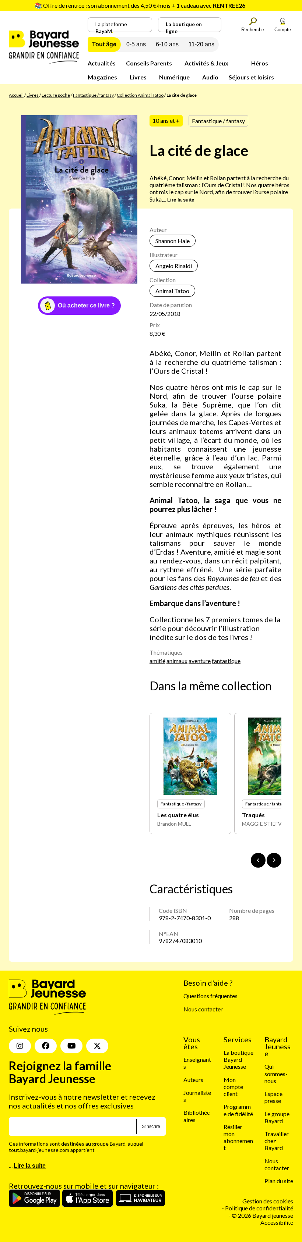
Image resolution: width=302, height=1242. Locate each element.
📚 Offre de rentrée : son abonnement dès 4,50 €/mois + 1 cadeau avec (140, 5)
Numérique (174, 77)
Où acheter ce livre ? (86, 305)
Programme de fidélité (238, 1110)
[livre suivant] (274, 860)
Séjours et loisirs (251, 77)
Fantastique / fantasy (93, 95)
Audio (210, 77)
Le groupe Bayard (276, 1117)
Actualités (102, 63)
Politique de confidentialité (259, 1207)
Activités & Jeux (206, 63)
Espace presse (273, 1097)
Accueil (16, 95)
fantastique (226, 660)
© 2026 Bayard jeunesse (262, 1215)
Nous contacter (203, 1009)
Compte (282, 29)
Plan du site (278, 1180)
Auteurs (193, 1079)
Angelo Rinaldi (173, 265)
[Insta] (20, 1046)
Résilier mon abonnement (238, 1137)
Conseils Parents (149, 63)
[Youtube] (71, 1046)
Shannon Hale (172, 240)
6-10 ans (167, 44)
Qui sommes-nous (276, 1073)
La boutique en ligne (184, 26)
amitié (157, 660)
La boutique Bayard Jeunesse (238, 1059)
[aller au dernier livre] (258, 860)
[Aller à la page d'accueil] (44, 61)
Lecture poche (56, 95)
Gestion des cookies (267, 1200)
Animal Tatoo (172, 290)
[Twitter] (97, 1046)
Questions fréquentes (210, 995)
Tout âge (104, 44)
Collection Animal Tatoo (140, 95)
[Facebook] (46, 1046)
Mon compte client (233, 1086)
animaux (176, 660)
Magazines (102, 77)
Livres (138, 77)
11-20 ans (201, 44)
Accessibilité (276, 1222)
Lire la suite (180, 200)
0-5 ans (136, 44)
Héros (259, 63)
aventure (200, 660)
